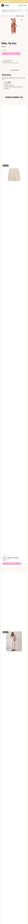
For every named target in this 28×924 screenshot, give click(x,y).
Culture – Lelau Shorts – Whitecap (11, 557)
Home (2, 16)
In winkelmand (11, 53)
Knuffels (14, 16)
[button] (22, 20)
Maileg (2, 40)
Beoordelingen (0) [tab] (15, 70)
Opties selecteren (11, 563)
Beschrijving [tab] (5, 70)
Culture (5, 555)
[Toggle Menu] (25, 5)
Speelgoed (9, 16)
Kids (5, 16)
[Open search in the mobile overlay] (12, 10)
